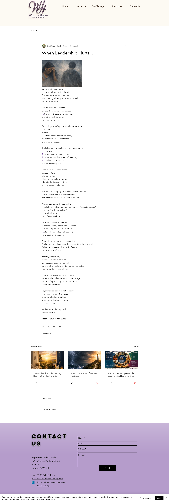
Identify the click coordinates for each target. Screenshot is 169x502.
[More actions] (125, 46)
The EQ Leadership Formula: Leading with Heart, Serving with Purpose (121, 374)
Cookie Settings (145, 498)
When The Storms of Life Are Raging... (84, 374)
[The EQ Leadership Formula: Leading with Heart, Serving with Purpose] (121, 360)
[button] (136, 30)
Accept (159, 498)
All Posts (33, 30)
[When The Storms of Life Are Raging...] (84, 360)
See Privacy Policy (48, 499)
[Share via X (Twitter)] (49, 326)
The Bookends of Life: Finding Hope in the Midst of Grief (47, 374)
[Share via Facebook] (43, 326)
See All (136, 346)
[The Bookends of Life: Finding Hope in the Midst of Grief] (47, 360)
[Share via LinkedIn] (54, 326)
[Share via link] (60, 326)
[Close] (166, 498)
